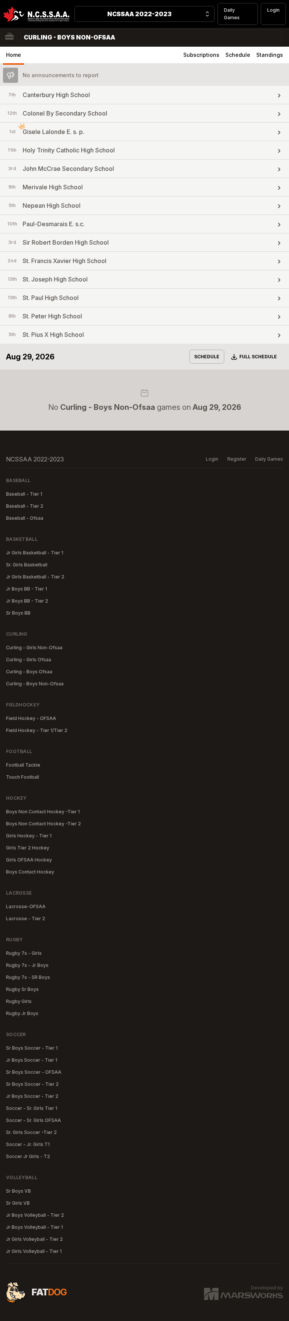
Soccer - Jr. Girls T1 (28, 1144)
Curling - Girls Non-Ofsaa (34, 647)
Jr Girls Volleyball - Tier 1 (34, 1251)
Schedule (237, 55)
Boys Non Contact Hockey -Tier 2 (43, 823)
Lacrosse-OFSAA (26, 906)
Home (13, 55)
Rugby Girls (19, 1001)
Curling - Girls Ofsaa (28, 659)
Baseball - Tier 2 (24, 506)
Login (273, 10)
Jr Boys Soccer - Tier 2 (32, 1096)
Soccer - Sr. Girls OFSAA (33, 1120)
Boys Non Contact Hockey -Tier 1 (43, 811)
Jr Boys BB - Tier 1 (26, 589)
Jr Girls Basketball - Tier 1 (34, 552)
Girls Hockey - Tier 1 (29, 836)
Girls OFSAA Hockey (29, 860)
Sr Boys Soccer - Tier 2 (32, 1084)
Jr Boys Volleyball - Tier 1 (34, 1227)
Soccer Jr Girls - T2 (28, 1156)
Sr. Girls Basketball (26, 565)
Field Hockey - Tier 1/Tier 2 (36, 730)
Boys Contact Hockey (30, 872)
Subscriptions (201, 55)
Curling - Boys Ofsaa (29, 671)
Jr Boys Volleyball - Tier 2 (35, 1215)
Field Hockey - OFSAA (31, 718)
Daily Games (232, 13)
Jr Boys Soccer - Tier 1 (31, 1060)
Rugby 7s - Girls (24, 953)
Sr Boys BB (18, 613)
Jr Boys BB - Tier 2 (27, 601)
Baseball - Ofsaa (24, 518)
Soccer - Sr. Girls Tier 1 (31, 1108)
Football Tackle (23, 765)
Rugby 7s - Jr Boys (27, 965)
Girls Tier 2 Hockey (27, 848)
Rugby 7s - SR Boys (28, 977)
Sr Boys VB (18, 1191)
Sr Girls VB (18, 1203)
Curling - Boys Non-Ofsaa (35, 683)
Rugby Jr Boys (22, 1013)
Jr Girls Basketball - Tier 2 (35, 577)
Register (236, 459)
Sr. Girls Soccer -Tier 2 (31, 1132)
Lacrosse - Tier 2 (25, 918)
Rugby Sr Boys (22, 989)
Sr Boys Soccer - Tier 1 (32, 1048)
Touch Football (22, 777)
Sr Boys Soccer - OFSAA (33, 1072)
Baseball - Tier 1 (24, 494)
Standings (269, 55)
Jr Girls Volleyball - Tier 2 (34, 1239)
